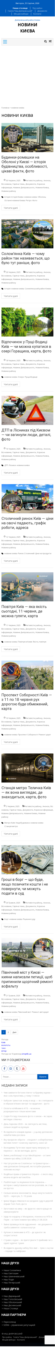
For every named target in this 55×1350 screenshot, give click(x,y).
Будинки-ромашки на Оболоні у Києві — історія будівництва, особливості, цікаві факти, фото (24, 164)
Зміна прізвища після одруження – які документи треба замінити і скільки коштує (28, 1226)
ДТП (6, 465)
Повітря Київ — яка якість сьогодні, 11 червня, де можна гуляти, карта (24, 611)
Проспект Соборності (28, 734)
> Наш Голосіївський (12, 1299)
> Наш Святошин (10, 1273)
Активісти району (34, 180)
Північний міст (24, 1012)
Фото (34, 200)
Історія (7, 197)
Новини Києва (42, 187)
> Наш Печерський (11, 1282)
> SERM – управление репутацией (18, 1325)
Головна (5, 107)
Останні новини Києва (14, 200)
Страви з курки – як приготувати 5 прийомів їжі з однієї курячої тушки (28, 1242)
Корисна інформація (43, 810)
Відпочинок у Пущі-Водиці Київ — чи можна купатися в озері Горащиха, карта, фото (26, 346)
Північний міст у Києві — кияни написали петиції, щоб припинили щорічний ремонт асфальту (27, 979)
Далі (14, 1032)
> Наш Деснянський (11, 1305)
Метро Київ (9, 823)
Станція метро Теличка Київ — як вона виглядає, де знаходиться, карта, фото (26, 792)
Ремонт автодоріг (40, 1012)
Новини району (8, 191)
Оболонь (42, 197)
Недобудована (23, 823)
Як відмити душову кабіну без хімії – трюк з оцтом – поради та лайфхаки (28, 1249)
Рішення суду (29, 919)
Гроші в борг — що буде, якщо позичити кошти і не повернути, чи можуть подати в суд (24, 886)
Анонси (47, 180)
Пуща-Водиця (31, 377)
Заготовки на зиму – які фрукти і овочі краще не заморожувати (28, 1210)
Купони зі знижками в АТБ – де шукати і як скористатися (25, 1234)
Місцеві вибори (21, 13)
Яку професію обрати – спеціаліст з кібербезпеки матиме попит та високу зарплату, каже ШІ (28, 1141)
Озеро (21, 377)
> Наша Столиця (10, 1308)
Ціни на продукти (43, 553)
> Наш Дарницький (11, 1296)
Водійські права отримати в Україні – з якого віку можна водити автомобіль (28, 1176)
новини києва (30, 197)
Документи (42, 11)
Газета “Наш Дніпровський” (20, 11)
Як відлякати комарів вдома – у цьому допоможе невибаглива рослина (28, 1133)
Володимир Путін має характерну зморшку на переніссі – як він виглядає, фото (26, 1149)
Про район (37, 8)
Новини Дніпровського (23, 187)
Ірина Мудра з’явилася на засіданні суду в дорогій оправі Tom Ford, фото (28, 1202)
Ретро (29, 200)
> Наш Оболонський (12, 1302)
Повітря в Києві (25, 642)
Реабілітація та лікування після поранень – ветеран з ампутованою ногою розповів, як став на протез (28, 1185)
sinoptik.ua (26, 1053)
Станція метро (11, 826)
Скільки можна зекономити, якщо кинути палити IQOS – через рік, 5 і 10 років (28, 1194)
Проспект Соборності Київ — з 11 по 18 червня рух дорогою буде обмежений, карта (26, 702)
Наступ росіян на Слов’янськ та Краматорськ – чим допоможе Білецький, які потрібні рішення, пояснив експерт (27, 1166)
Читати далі (11, 207)
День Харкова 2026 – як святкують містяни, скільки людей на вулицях (25, 1125)
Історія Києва (17, 197)
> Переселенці (9, 1322)
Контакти (37, 13)
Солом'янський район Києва (38, 288)
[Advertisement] (27, 74)
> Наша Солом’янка (11, 1270)
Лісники (12, 465)
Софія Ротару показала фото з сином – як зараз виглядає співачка (28, 1118)
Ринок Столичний (26, 553)
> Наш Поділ (8, 1279)
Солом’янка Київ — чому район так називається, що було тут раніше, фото (25, 258)
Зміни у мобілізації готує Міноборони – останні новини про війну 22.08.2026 (27, 1157)
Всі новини (6, 184)
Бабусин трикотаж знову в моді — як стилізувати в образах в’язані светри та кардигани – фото (28, 1102)
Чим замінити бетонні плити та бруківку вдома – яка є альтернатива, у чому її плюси (28, 1094)
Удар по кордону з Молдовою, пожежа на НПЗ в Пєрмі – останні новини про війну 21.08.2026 (28, 1218)
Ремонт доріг (45, 734)
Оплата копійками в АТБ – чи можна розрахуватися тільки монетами (22, 1110)
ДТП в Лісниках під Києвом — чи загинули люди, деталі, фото (26, 434)
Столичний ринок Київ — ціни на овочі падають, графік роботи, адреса (27, 523)
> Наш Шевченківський (13, 1276)
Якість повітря (39, 642)
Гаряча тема (18, 184)
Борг (6, 919)
